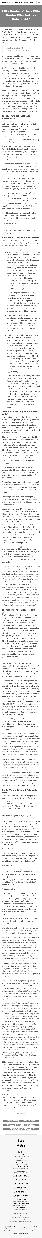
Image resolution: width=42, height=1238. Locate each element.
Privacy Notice (25, 1231)
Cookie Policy (24, 1229)
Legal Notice (23, 1233)
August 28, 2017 (25, 50)
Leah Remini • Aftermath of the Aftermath (17, 2)
